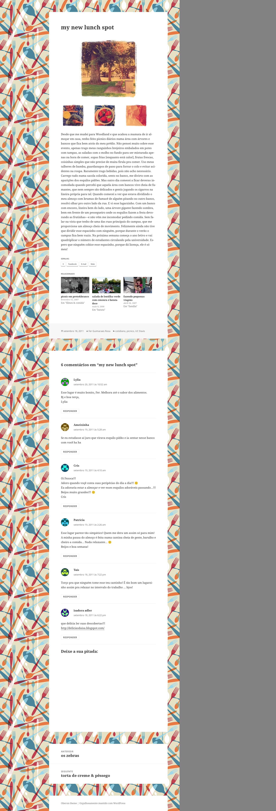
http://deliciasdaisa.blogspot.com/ (82, 628)
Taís (76, 570)
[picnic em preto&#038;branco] (75, 285)
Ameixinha (81, 425)
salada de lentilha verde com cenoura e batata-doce (106, 300)
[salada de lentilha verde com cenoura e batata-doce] (106, 285)
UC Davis (140, 331)
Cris (76, 465)
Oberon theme (69, 803)
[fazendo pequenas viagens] (137, 285)
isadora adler (83, 610)
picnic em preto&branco (75, 296)
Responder (70, 411)
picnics (130, 331)
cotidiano (120, 331)
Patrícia (79, 520)
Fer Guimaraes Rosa (99, 331)
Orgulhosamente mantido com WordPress (102, 803)
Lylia (77, 380)
